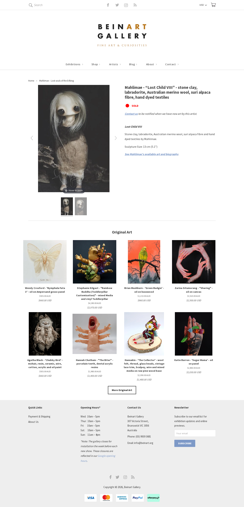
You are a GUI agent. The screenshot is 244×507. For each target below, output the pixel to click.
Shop (95, 64)
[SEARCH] (30, 5)
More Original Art (122, 390)
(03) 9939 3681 (143, 436)
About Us (33, 422)
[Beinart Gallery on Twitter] (110, 5)
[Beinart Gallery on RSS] (129, 5)
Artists (114, 64)
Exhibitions (73, 64)
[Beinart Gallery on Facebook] (105, 5)
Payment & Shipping (39, 416)
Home (31, 80)
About (150, 64)
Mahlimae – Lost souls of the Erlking (56, 80)
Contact (171, 64)
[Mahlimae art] (67, 206)
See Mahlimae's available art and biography (151, 154)
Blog (132, 64)
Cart (213, 5)
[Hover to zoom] (73, 139)
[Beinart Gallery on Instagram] (125, 478)
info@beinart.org (143, 443)
